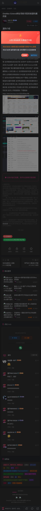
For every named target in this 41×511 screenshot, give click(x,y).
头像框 (25, 55)
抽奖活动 (34, 55)
